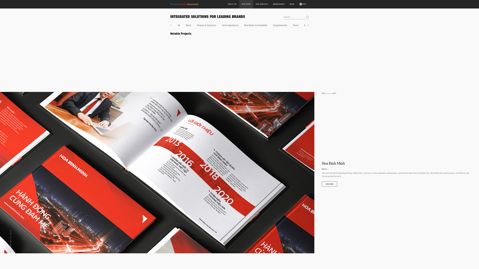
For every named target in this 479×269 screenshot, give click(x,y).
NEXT (334, 93)
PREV (323, 93)
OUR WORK (246, 4)
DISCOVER (329, 184)
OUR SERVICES (262, 4)
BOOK (292, 4)
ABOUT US (232, 4)
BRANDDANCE (279, 4)
